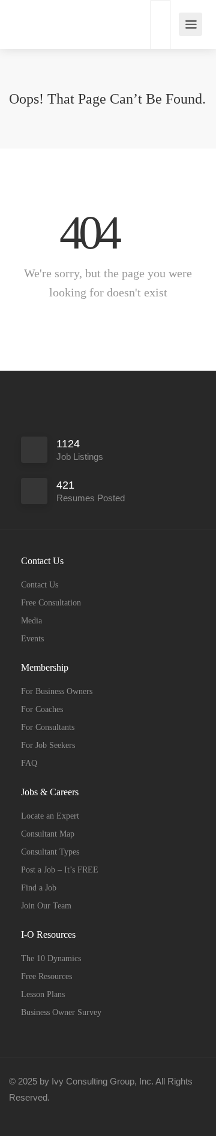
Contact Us (39, 584)
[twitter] (60, 1113)
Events (32, 638)
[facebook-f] (21, 1113)
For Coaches (42, 709)
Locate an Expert (50, 815)
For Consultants (47, 727)
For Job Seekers (48, 745)
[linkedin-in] (41, 1113)
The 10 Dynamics (51, 958)
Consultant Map (47, 833)
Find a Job (38, 887)
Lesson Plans (43, 994)
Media (31, 620)
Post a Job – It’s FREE (59, 869)
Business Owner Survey (61, 1012)
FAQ (29, 763)
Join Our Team (46, 905)
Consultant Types (50, 851)
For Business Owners (56, 691)
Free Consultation (51, 602)
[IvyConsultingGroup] (23, 18)
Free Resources (46, 976)
